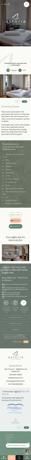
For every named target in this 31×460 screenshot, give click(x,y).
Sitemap (8, 440)
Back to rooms (15, 215)
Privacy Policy (10, 435)
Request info (17, 226)
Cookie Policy (9, 437)
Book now (16, 220)
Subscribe (17, 342)
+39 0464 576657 (15, 375)
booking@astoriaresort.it (15, 381)
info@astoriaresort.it (15, 378)
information (20, 334)
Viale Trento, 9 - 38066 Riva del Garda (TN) (15, 370)
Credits (8, 442)
